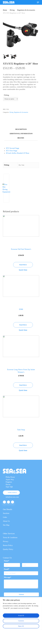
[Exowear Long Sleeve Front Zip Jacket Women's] (21, 350)
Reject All (21, 626)
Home (5, 10)
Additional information (21, 134)
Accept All (21, 615)
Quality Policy (8, 549)
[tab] (21, 129)
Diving (12, 10)
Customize (21, 621)
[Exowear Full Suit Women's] (21, 230)
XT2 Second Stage (12, 148)
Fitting (6, 95)
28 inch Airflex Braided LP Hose (17, 153)
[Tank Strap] (21, 411)
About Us (6, 521)
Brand (20, 138)
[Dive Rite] (6, 192)
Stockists (6, 513)
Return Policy (8, 545)
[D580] (21, 290)
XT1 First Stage (11, 151)
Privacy (5, 541)
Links (5, 517)
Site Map (6, 525)
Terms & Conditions (10, 537)
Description (21, 129)
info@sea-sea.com (12, 497)
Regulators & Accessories (26, 10)
